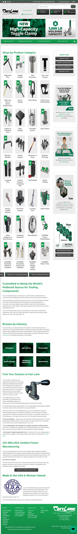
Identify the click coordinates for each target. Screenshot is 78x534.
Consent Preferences (66, 528)
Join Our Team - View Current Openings (44, 1)
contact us (5, 335)
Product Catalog (8, 41)
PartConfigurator (71, 12)
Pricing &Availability (43, 12)
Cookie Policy (63, 526)
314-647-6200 (28, 10)
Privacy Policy (54, 526)
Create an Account (64, 1)
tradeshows (66, 204)
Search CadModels (57, 12)
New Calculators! (64, 162)
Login (73, 1)
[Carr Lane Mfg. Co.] (10, 11)
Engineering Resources (25, 41)
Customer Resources (44, 41)
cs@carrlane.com (28, 14)
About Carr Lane (63, 41)
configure (60, 116)
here (66, 209)
